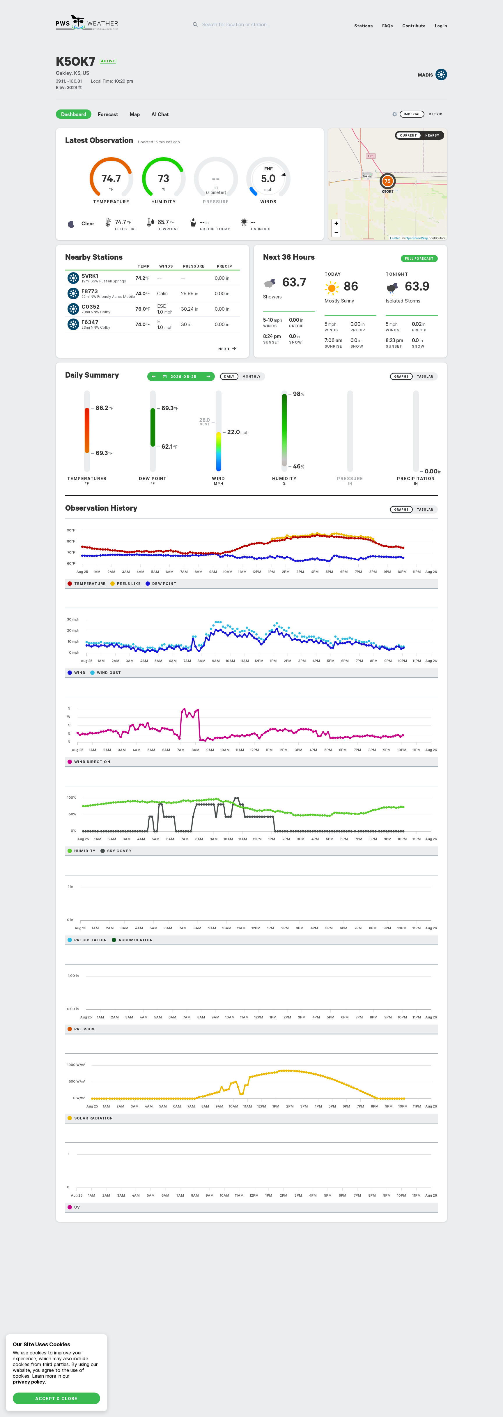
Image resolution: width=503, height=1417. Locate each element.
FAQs (387, 25)
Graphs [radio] (401, 509)
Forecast (108, 115)
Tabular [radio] (425, 509)
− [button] (336, 232)
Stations (363, 25)
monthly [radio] (251, 376)
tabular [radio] (425, 376)
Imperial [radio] (412, 114)
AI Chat (160, 115)
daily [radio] (229, 376)
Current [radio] (408, 135)
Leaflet (395, 238)
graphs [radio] (401, 376)
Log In (441, 25)
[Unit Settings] (394, 114)
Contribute (414, 25)
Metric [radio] (435, 114)
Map (135, 115)
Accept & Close (56, 1398)
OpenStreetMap (416, 238)
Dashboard (73, 115)
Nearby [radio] (432, 135)
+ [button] (336, 223)
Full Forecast (419, 258)
